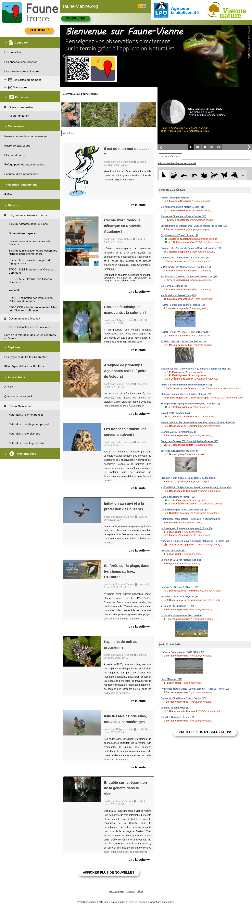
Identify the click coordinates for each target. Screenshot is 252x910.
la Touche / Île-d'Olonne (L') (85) (178, 606)
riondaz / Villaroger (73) (173, 550)
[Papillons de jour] (224, 175)
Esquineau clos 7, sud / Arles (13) (179, 235)
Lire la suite (137, 205)
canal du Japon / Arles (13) (175, 707)
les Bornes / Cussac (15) (174, 286)
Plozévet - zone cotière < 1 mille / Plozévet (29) (186, 394)
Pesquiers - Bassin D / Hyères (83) (180, 587)
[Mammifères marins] (184, 175)
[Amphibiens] (204, 175)
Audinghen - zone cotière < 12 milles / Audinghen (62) (190, 519)
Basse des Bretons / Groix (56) (178, 497)
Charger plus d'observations (204, 732)
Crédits (140, 891)
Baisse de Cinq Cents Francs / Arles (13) (183, 216)
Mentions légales (116, 891)
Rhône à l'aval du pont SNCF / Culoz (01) (183, 652)
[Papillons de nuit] (234, 175)
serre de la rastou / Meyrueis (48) (179, 450)
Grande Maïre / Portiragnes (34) (178, 432)
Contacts (131, 891)
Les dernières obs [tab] (170, 156)
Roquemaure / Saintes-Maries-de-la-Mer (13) (185, 257)
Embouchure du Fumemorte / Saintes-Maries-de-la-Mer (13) (194, 226)
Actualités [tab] (68, 133)
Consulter (76, 18)
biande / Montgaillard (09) (175, 197)
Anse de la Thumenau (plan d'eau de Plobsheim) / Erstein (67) (195, 541)
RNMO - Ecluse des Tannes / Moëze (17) (183, 305)
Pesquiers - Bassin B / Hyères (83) (180, 596)
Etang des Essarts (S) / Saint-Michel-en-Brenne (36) (189, 441)
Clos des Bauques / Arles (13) (177, 717)
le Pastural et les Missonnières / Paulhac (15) (186, 267)
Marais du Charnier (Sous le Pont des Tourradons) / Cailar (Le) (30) (198, 422)
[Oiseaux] (164, 175)
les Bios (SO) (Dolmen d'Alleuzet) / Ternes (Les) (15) (189, 276)
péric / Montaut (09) (171, 679)
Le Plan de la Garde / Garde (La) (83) (181, 560)
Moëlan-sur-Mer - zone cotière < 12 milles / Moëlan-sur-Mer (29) (196, 368)
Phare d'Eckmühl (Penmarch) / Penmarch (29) (186, 384)
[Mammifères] (174, 175)
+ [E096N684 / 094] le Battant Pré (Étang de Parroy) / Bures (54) (196, 487)
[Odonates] (214, 175)
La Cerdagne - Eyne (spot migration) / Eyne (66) (187, 528)
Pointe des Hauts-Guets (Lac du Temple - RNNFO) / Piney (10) (195, 688)
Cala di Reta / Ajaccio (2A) (175, 413)
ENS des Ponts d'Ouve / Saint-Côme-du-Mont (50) (188, 478)
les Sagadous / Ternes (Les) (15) (178, 295)
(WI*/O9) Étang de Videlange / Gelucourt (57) (185, 509)
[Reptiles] (194, 175)
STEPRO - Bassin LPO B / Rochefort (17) (183, 341)
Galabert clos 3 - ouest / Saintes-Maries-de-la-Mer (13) (191, 248)
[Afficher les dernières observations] (177, 163)
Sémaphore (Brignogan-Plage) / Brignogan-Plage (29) (190, 403)
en (144, 6)
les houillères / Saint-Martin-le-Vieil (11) (182, 207)
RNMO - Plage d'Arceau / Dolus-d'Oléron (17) (185, 332)
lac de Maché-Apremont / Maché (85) (181, 615)
